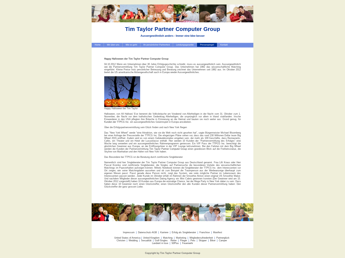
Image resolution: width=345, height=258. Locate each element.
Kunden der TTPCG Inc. (116, 122)
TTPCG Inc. (218, 143)
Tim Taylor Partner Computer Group (168, 149)
